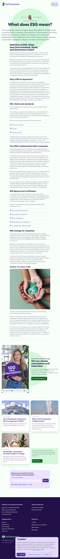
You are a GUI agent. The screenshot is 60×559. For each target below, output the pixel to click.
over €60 (46, 369)
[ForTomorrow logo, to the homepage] (11, 4)
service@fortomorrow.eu (8, 540)
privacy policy (37, 549)
